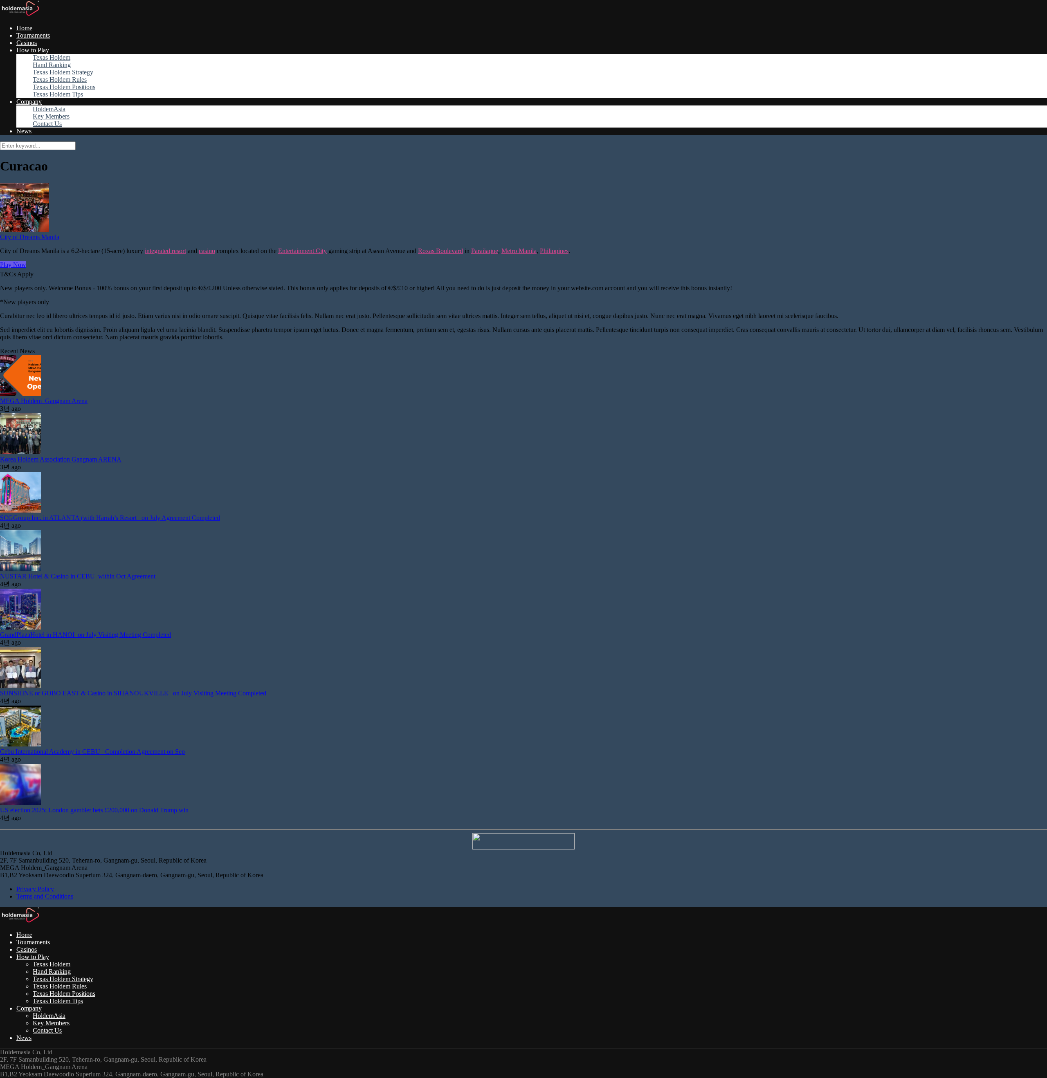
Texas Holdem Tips (58, 94)
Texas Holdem (51, 57)
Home (24, 28)
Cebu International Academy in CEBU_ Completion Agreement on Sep (92, 751)
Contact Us (47, 123)
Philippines (554, 250)
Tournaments (33, 35)
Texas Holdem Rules (60, 79)
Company (29, 101)
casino (207, 250)
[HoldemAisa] (20, 14)
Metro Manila (519, 250)
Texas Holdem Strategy (63, 72)
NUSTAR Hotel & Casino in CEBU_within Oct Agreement (77, 576)
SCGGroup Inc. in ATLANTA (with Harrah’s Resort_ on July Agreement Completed (110, 517)
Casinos (26, 42)
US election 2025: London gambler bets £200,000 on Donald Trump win (94, 810)
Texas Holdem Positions (64, 86)
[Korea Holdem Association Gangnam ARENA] (20, 451)
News (23, 131)
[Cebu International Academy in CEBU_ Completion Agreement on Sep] (20, 744)
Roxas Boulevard (440, 250)
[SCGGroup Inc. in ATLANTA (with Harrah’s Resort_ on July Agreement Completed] (20, 510)
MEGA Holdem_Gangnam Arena (44, 400)
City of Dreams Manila (29, 236)
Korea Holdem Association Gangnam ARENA (60, 459)
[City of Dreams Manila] (24, 229)
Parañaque (484, 250)
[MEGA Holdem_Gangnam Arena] (20, 393)
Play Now (13, 264)
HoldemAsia (49, 108)
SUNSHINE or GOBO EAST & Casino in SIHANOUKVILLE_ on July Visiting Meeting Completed (133, 693)
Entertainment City (302, 250)
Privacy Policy (35, 888)
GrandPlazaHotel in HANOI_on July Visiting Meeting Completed (85, 634)
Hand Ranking (52, 64)
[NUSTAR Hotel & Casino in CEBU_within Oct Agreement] (20, 568)
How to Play (32, 50)
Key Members (51, 116)
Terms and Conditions (44, 896)
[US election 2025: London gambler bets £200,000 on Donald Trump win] (20, 802)
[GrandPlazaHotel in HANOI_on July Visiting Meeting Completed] (20, 627)
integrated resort (165, 250)
